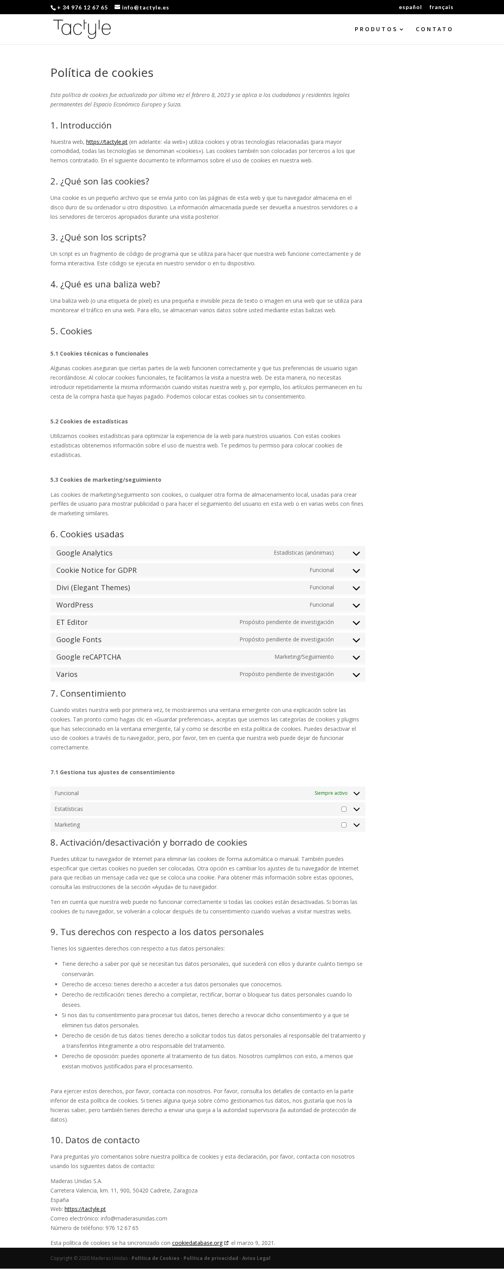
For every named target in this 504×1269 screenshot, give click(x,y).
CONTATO (435, 29)
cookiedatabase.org (197, 1243)
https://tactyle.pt (107, 141)
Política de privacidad (210, 1258)
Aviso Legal (256, 1258)
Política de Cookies (156, 1258)
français (442, 7)
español (410, 7)
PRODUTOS (376, 29)
